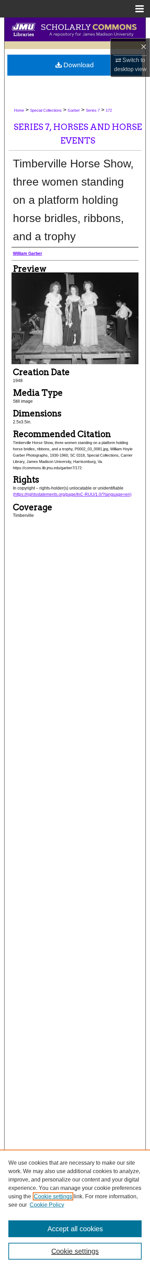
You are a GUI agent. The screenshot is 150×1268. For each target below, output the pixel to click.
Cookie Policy (47, 1205)
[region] (75, 1209)
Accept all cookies (75, 1229)
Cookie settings (53, 1196)
